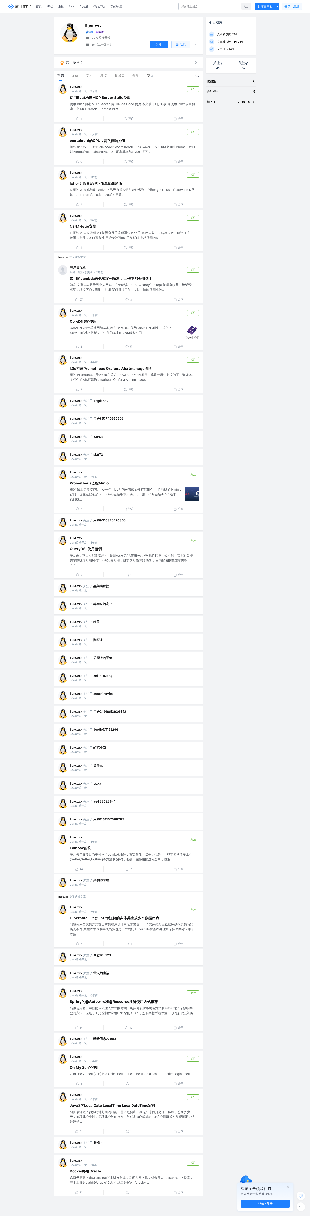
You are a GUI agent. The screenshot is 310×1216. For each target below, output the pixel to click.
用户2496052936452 (109, 712)
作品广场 (99, 6)
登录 (291, 6)
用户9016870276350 (109, 520)
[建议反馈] (301, 1196)
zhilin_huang (102, 676)
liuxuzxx (76, 87)
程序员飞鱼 (78, 267)
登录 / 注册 (265, 1203)
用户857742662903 (108, 418)
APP (71, 6)
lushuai (98, 437)
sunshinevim (103, 694)
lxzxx (97, 783)
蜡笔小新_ (100, 747)
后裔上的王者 (102, 658)
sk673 (98, 455)
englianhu (100, 401)
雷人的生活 (101, 973)
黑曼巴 (98, 765)
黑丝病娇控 (101, 586)
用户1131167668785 (108, 819)
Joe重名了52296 (105, 730)
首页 (39, 6)
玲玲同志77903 (104, 1039)
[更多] (301, 1206)
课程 (61, 6)
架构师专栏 (101, 880)
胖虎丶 (98, 1143)
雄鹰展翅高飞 (102, 604)
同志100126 (102, 955)
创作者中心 (265, 6)
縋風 (96, 622)
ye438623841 (104, 801)
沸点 (50, 6)
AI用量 (84, 6)
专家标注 (116, 6)
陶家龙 (98, 640)
